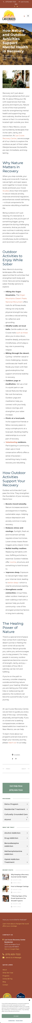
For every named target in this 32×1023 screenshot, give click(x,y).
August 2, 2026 (17, 903)
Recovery (8, 57)
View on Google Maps (11, 949)
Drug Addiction (11, 838)
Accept (16, 1016)
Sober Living (16, 57)
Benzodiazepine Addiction (11, 844)
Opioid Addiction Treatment (11, 860)
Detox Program (11, 804)
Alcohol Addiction (12, 833)
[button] (29, 1000)
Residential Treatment (14, 809)
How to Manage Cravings (20, 886)
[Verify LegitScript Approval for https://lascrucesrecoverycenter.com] (20, 997)
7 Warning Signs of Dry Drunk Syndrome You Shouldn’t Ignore (19, 898)
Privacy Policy (19, 1020)
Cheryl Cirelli (10, 55)
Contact (5, 985)
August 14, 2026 (17, 889)
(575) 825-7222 (10, 2)
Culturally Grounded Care (16, 814)
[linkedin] (17, 6)
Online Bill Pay (8, 979)
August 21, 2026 (17, 880)
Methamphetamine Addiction (13, 852)
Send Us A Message (13, 958)
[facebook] (14, 6)
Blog (4, 982)
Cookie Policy (11, 1020)
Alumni (7, 820)
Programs (6, 976)
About (5, 970)
